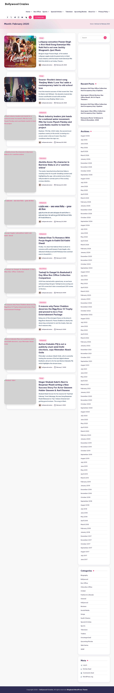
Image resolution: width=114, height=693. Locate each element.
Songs (41, 38)
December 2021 (86, 350)
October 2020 (86, 404)
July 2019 (84, 462)
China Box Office (86, 587)
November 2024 (86, 214)
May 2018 (84, 517)
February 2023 (86, 295)
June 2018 (84, 513)
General (83, 599)
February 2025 (86, 202)
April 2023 (84, 287)
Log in (85, 665)
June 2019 (84, 466)
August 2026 (85, 136)
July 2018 (84, 509)
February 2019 (86, 482)
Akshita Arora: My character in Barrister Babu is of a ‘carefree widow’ (54, 165)
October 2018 (85, 497)
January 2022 (85, 346)
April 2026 (84, 151)
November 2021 (86, 353)
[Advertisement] (94, 62)
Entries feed (87, 669)
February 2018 (86, 528)
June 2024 (84, 233)
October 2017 (85, 544)
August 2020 (85, 412)
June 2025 (84, 186)
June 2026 (84, 144)
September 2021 (86, 361)
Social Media (85, 610)
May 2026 (84, 147)
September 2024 (86, 221)
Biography (84, 575)
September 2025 (86, 175)
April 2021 (84, 381)
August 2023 (85, 272)
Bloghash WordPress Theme (77, 690)
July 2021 (84, 369)
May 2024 (84, 237)
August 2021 (85, 365)
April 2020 (84, 427)
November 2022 (86, 307)
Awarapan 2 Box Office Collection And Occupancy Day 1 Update (93, 112)
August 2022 (85, 318)
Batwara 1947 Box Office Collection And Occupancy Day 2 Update (94, 89)
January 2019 (85, 486)
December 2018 (86, 489)
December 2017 (86, 536)
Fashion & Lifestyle (87, 595)
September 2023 (86, 268)
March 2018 (85, 524)
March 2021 (85, 384)
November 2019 (86, 447)
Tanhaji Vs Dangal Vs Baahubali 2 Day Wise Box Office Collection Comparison (55, 275)
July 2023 (84, 276)
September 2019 (86, 454)
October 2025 (86, 171)
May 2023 (84, 283)
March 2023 (85, 291)
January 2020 (85, 439)
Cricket (83, 591)
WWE (82, 649)
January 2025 (85, 206)
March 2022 (85, 338)
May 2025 (84, 190)
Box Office (43, 268)
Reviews (83, 606)
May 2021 (84, 377)
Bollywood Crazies (17, 4)
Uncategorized (86, 637)
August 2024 (85, 225)
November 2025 (86, 167)
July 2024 (84, 229)
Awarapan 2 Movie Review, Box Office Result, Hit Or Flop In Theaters (92, 97)
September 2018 (86, 501)
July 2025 (84, 182)
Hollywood (84, 603)
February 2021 (86, 388)
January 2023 (85, 299)
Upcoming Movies (87, 641)
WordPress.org (88, 677)
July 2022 (84, 322)
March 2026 (85, 155)
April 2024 (84, 241)
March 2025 (85, 198)
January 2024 (85, 252)
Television (43, 158)
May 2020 (84, 423)
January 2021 (85, 392)
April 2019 (84, 474)
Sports (83, 626)
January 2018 (85, 532)
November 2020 (86, 400)
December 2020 (86, 396)
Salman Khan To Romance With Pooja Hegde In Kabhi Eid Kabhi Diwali (54, 240)
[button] (39, 17)
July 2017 (84, 555)
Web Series (84, 645)
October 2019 (85, 451)
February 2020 (86, 435)
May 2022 (84, 330)
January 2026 (85, 159)
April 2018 (84, 521)
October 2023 (86, 264)
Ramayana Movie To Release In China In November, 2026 (92, 119)
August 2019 (85, 458)
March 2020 (85, 431)
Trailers (83, 634)
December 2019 (86, 443)
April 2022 (84, 334)
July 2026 (84, 140)
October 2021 (85, 357)
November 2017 (86, 540)
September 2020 (86, 408)
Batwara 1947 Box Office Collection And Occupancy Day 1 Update (94, 105)
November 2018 (86, 493)
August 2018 (85, 505)
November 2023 (86, 260)
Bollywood (43, 112)
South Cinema (85, 618)
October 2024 (86, 217)
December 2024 (86, 210)
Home (91, 24)
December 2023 (86, 256)
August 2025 (85, 179)
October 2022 (86, 311)
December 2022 (86, 303)
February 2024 (86, 249)
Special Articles (86, 622)
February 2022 (86, 342)
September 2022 (86, 315)
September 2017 (86, 548)
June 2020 (84, 419)
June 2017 (84, 559)
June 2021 (84, 373)
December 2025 (86, 163)
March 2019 (85, 478)
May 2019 (84, 470)
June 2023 (84, 280)
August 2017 (85, 552)
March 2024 (85, 245)
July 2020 (84, 416)
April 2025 (84, 194)
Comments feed (88, 673)
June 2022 (84, 326)
